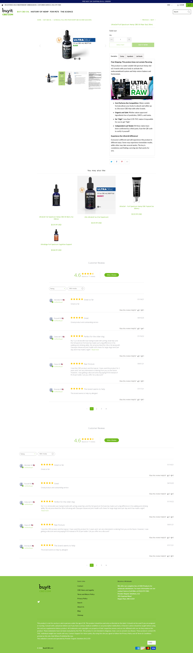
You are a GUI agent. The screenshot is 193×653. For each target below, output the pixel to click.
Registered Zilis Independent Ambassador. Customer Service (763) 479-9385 (33, 5)
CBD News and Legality (85, 590)
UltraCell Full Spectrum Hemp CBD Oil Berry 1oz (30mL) (56, 195)
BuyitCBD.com (48, 648)
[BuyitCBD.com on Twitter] (2, 5)
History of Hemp (40, 12)
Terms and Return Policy (85, 594)
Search (79, 603)
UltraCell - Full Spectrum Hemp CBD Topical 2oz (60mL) (137, 189)
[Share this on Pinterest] (122, 161)
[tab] (122, 56)
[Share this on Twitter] (111, 161)
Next (152, 20)
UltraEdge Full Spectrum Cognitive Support (56, 235)
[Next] (105, 45)
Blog (79, 611)
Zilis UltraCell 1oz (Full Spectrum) (96, 195)
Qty (110, 35)
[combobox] (57, 288)
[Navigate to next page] (106, 408)
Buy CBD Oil (23, 12)
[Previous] (40, 45)
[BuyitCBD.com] (7, 12)
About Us (80, 607)
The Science (67, 12)
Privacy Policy (82, 598)
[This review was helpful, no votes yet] (138, 310)
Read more (95, 350)
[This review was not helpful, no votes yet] (142, 310)
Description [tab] (114, 56)
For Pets (54, 12)
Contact (80, 586)
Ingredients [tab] (130, 56)
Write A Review (111, 275)
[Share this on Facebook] (117, 161)
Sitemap (80, 615)
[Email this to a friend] (127, 161)
